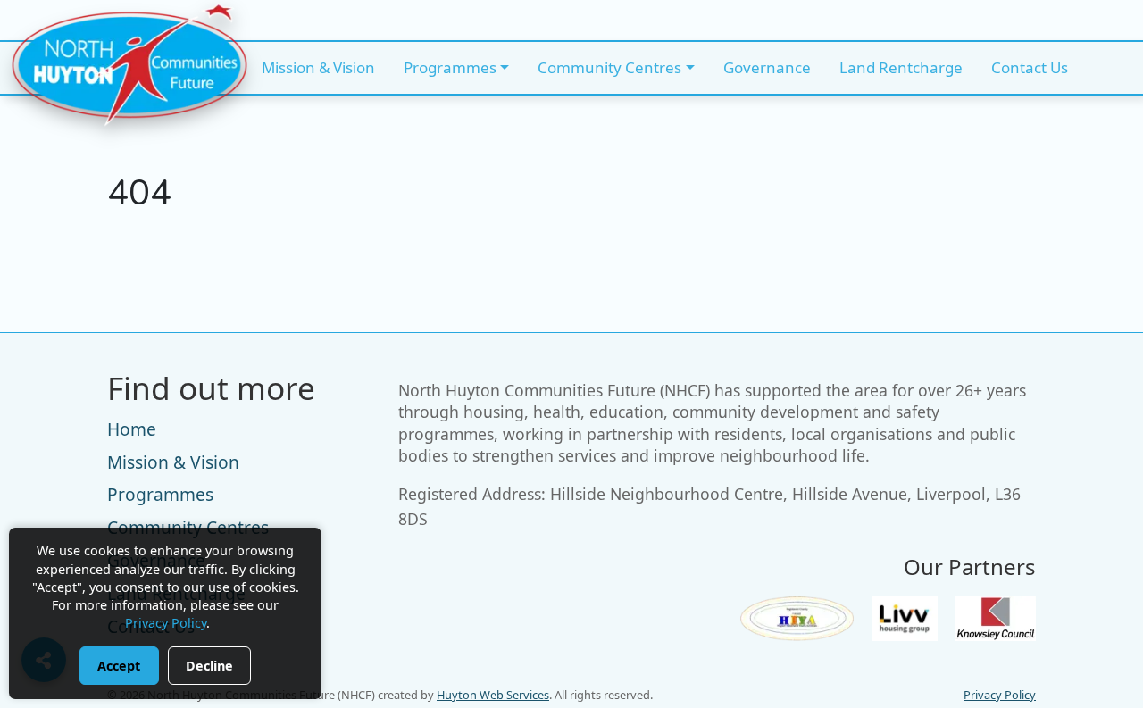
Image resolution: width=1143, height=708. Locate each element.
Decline (209, 665)
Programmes (160, 494)
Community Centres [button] (609, 67)
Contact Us (1029, 67)
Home (131, 429)
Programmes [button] (450, 67)
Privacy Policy (1000, 695)
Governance (767, 67)
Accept (118, 665)
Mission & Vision (318, 67)
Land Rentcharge (901, 67)
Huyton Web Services (493, 695)
